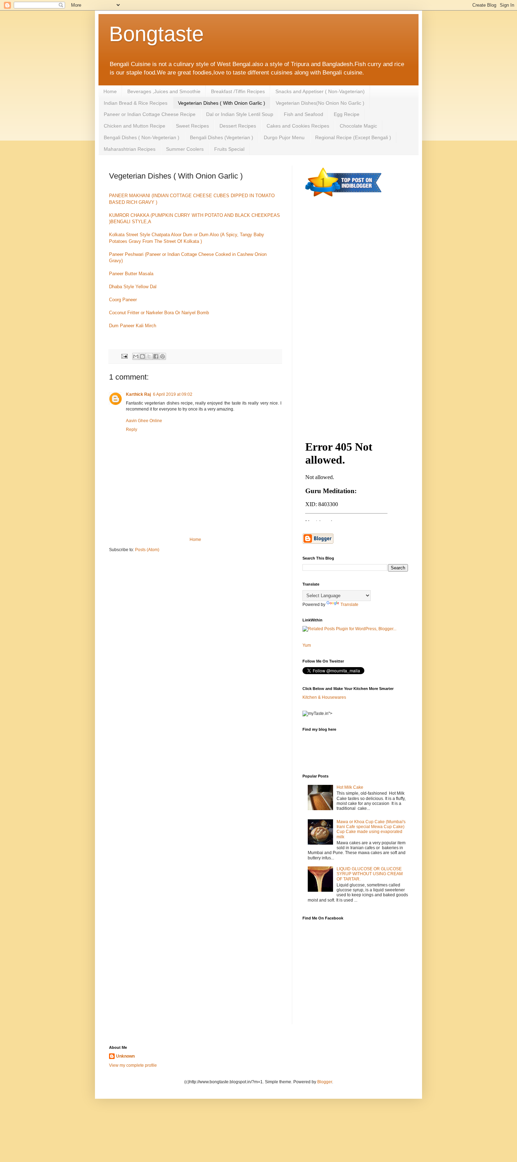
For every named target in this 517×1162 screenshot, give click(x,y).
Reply (131, 429)
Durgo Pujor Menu (284, 137)
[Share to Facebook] (155, 356)
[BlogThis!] (142, 356)
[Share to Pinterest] (162, 356)
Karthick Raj (138, 394)
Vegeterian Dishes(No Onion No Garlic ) (320, 103)
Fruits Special (229, 149)
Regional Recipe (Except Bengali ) (353, 137)
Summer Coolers (185, 149)
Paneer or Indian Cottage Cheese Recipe (150, 114)
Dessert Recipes (237, 126)
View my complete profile (133, 1065)
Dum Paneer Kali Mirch (132, 325)
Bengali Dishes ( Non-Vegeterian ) (141, 137)
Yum (306, 645)
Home (110, 91)
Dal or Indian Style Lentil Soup (239, 114)
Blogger (324, 1081)
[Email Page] (124, 356)
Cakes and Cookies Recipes (298, 126)
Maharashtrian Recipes (129, 149)
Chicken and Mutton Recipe (134, 126)
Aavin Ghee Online (144, 420)
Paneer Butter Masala (131, 273)
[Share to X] (149, 356)
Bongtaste (156, 34)
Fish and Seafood (303, 114)
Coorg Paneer (123, 299)
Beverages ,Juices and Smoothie (163, 91)
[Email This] (135, 356)
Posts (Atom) (147, 549)
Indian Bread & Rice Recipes (135, 103)
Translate (349, 604)
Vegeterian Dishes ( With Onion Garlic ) (221, 103)
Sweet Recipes (192, 126)
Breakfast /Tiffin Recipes (238, 91)
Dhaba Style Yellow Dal (133, 286)
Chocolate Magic (358, 126)
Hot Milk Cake (350, 787)
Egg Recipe (346, 114)
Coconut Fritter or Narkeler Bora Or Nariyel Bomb (159, 312)
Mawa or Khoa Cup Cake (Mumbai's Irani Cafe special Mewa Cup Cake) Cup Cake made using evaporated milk (371, 829)
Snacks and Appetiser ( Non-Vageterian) (320, 91)
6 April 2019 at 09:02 (172, 394)
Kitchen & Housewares (324, 697)
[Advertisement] (355, 317)
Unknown (125, 1056)
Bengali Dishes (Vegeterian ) (221, 137)
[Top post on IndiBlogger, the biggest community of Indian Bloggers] (343, 197)
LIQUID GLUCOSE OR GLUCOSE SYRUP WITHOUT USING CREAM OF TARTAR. (370, 874)
